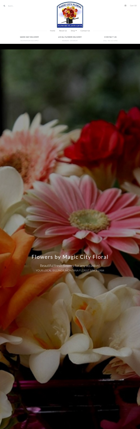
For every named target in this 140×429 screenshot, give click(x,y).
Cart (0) (133, 5)
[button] (73, 30)
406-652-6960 (113, 41)
